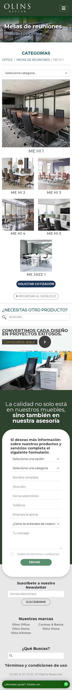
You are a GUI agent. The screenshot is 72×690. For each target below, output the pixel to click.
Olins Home (21, 628)
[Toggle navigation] (63, 8)
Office (7, 59)
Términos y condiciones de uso (36, 665)
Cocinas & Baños (50, 624)
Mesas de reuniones (33, 59)
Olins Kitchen (21, 633)
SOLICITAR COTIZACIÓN (36, 284)
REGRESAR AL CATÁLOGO (37, 296)
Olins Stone (51, 628)
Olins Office (21, 624)
